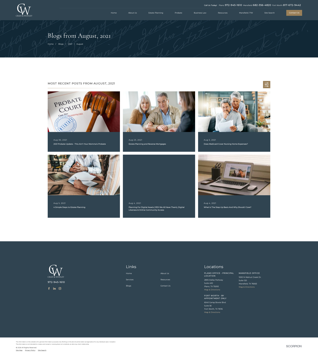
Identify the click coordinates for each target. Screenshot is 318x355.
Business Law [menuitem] (200, 13)
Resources (165, 280)
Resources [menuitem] (222, 13)
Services (129, 280)
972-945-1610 (233, 5)
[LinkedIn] (54, 288)
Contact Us (294, 13)
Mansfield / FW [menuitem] (246, 13)
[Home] (24, 10)
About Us (164, 273)
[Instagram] (60, 288)
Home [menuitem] (114, 13)
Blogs (128, 286)
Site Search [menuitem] (269, 13)
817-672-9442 (292, 5)
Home (129, 273)
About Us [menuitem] (132, 13)
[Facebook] (49, 288)
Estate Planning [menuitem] (155, 13)
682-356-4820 (262, 5)
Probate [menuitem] (178, 13)
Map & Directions (212, 290)
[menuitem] (19, 350)
